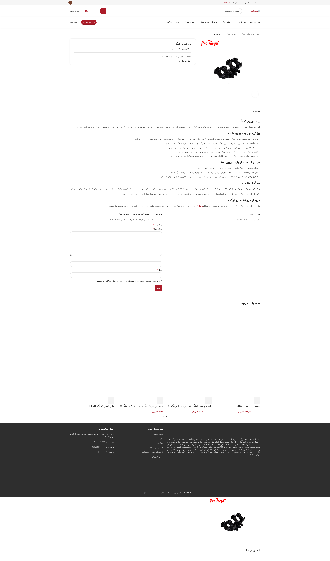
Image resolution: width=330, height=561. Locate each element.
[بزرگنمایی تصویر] (255, 94)
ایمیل (159, 270)
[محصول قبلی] (77, 34)
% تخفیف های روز (89, 22)
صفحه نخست (158, 434)
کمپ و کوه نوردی (156, 448)
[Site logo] (255, 11)
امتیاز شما (157, 225)
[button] (257, 400)
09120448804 (225, 3)
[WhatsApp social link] (171, 61)
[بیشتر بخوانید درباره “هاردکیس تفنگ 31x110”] (111, 400)
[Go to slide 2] (163, 416)
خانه (258, 34)
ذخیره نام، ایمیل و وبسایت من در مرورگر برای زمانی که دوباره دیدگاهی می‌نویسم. (128, 281)
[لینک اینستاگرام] (70, 3)
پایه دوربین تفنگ (233, 34)
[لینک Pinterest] (177, 61)
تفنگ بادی (159, 443)
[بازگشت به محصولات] (74, 34)
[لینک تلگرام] (168, 61)
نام (160, 259)
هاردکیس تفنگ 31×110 (101, 405)
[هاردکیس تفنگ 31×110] (92, 330)
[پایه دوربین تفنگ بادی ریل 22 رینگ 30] (140, 330)
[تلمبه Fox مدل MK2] (238, 330)
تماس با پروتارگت (156, 457)
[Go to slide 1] (166, 416)
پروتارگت (199, 206)
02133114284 (99, 442)
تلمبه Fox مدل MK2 (248, 405)
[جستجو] (103, 11)
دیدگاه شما (157, 229)
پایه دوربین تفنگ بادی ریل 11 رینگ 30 (190, 405)
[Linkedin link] (174, 61)
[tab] (255, 110)
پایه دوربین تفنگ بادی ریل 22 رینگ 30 (141, 405)
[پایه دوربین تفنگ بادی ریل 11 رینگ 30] (189, 330)
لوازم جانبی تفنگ (248, 34)
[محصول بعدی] (71, 34)
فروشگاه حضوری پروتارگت (152, 452)
